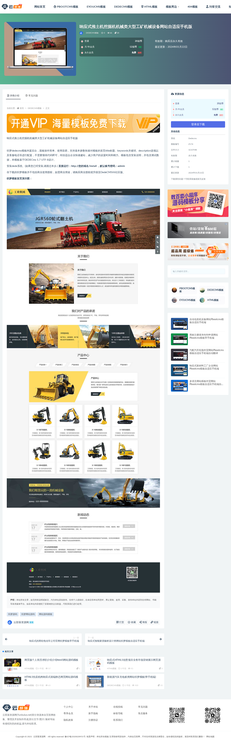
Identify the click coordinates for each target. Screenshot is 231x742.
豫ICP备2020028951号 (75, 737)
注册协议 (93, 720)
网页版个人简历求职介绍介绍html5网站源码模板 (51, 660)
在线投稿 (118, 707)
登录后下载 (198, 124)
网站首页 (39, 6)
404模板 (193, 6)
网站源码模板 (45, 614)
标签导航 (118, 713)
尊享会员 (68, 713)
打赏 (121, 622)
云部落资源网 (23, 622)
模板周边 (171, 6)
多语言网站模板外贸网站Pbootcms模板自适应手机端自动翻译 (207, 384)
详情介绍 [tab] (14, 96)
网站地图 (210, 737)
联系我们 (118, 720)
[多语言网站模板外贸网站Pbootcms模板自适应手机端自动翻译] (179, 386)
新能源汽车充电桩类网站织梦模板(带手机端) (131, 677)
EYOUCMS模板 (96, 6)
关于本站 (93, 707)
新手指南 (93, 713)
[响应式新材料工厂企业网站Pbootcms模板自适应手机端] (179, 370)
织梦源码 (12, 614)
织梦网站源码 (28, 614)
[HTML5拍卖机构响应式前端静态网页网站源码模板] (12, 682)
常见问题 (143, 707)
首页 (22, 108)
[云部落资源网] (81, 33)
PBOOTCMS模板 (67, 6)
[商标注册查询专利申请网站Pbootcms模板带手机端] (179, 339)
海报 (144, 622)
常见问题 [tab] (33, 96)
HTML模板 (150, 6)
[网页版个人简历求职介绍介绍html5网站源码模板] (12, 665)
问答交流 (214, 6)
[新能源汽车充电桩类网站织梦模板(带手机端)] (95, 682)
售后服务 (143, 713)
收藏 (133, 622)
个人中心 (68, 707)
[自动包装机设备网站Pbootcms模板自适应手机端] (179, 324)
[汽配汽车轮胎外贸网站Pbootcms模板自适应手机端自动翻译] (179, 355)
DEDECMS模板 (123, 6)
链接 (155, 622)
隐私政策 (68, 720)
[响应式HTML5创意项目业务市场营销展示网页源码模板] (95, 665)
